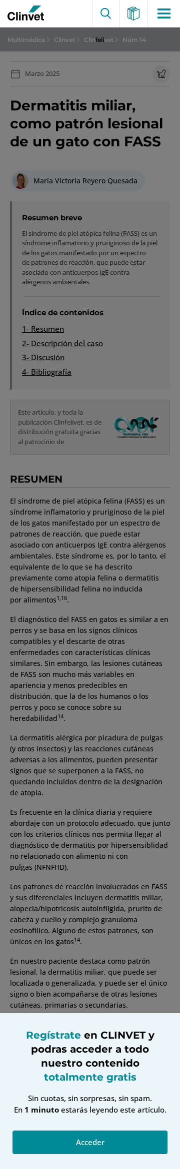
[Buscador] (106, 13)
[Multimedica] (134, 13)
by (23, 13)
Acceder (90, 1142)
